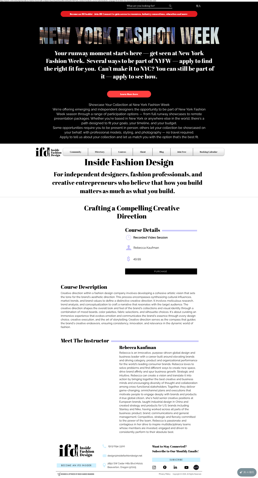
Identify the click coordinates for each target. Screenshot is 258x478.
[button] (176, 460)
